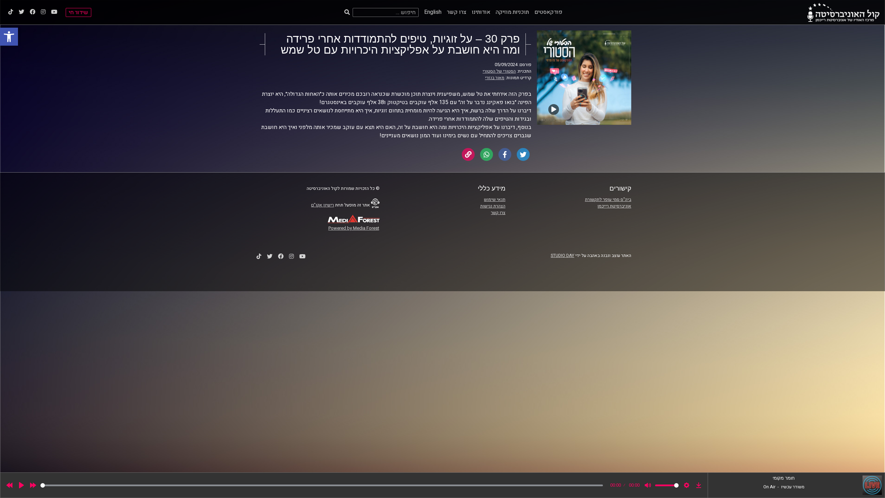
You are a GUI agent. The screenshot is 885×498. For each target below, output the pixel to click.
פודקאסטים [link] (548, 12)
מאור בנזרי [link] (494, 78)
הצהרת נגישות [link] (492, 206)
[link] (9, 37)
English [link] (432, 12)
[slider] (321, 485)
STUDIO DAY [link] (562, 255)
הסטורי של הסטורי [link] (499, 71)
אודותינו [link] (481, 12)
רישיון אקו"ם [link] (322, 205)
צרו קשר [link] (456, 12)
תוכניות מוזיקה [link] (512, 12)
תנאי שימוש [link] (494, 199)
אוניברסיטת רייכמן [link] (614, 206)
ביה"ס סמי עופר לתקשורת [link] (608, 199)
